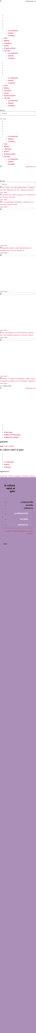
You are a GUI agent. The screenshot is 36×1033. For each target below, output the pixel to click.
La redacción (13, 30)
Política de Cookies (11, 430)
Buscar (2, 110)
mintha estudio (9, 446)
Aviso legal (8, 425)
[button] (5, 386)
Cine (5, 15)
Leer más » (4, 192)
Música (6, 18)
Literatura (7, 20)
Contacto (11, 35)
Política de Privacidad (12, 427)
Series (6, 23)
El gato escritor (9, 25)
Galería (10, 33)
